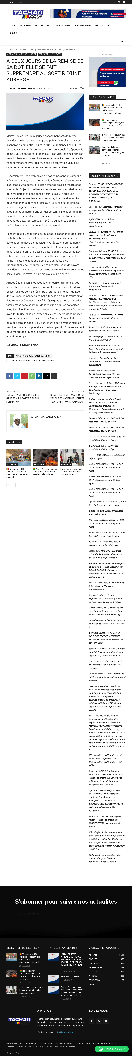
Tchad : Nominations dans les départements (102, 222)
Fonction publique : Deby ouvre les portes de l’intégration (105, 286)
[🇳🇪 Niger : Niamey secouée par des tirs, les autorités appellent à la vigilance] (45, 457)
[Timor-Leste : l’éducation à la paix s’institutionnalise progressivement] (72, 457)
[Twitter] (119, 2)
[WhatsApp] (32, 376)
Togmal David (96, 595)
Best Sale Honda (97, 632)
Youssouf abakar (97, 418)
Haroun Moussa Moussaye (102, 520)
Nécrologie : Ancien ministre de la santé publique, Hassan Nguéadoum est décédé (107, 846)
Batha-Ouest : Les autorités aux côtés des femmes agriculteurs (104, 361)
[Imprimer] (54, 376)
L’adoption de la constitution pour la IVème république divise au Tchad (105, 858)
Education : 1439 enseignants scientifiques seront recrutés (105, 664)
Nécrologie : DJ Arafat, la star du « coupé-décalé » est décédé (106, 318)
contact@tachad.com (64, 1032)
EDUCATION (44, 54)
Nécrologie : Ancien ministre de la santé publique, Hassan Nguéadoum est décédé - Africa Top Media (107, 835)
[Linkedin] (39, 376)
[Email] (46, 376)
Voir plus (106, 163)
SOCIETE (32, 54)
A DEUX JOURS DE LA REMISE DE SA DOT (33, 356)
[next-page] (14, 485)
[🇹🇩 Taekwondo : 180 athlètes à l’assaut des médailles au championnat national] (18, 457)
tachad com (94, 854)
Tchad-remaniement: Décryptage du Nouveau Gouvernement (106, 586)
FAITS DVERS (56, 54)
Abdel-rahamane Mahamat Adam (106, 607)
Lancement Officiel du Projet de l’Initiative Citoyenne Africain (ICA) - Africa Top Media (106, 774)
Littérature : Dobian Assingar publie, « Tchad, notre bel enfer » (106, 210)
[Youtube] (124, 2)
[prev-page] (8, 485)
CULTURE (23, 54)
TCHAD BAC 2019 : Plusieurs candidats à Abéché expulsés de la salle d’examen (106, 573)
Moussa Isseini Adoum (100, 532)
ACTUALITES (20, 49)
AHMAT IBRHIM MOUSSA (101, 464)
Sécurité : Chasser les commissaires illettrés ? (107, 623)
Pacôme (93, 282)
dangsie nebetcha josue (100, 620)
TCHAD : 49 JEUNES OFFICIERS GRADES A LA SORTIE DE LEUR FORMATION (22, 398)
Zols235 (92, 231)
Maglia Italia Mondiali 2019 (102, 345)
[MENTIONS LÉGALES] (53, 979)
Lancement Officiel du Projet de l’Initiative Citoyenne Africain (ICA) (105, 781)
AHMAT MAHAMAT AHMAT (22, 88)
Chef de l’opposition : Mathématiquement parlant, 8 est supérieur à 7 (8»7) (105, 598)
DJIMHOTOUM (96, 219)
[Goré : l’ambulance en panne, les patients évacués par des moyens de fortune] (94, 150)
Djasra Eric (94, 445)
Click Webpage (96, 336)
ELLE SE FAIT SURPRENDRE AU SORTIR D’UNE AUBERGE (31, 360)
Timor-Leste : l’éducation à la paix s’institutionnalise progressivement (72, 472)
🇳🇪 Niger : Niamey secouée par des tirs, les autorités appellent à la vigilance (45, 472)
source (92, 648)
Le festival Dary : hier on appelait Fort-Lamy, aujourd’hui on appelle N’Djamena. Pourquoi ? (106, 652)
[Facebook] (115, 2)
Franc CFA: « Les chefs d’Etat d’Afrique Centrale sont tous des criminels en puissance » (106, 554)
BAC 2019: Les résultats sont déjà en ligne (106, 467)
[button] (122, 41)
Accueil (9, 49)
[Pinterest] (24, 376)
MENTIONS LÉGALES (70, 976)
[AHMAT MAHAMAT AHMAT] (19, 421)
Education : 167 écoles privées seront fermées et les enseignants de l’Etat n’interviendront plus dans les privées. (106, 238)
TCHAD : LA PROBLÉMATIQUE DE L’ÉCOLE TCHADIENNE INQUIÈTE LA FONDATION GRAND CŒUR (67, 398)
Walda (92, 510)
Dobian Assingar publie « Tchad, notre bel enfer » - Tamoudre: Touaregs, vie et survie (105, 402)
